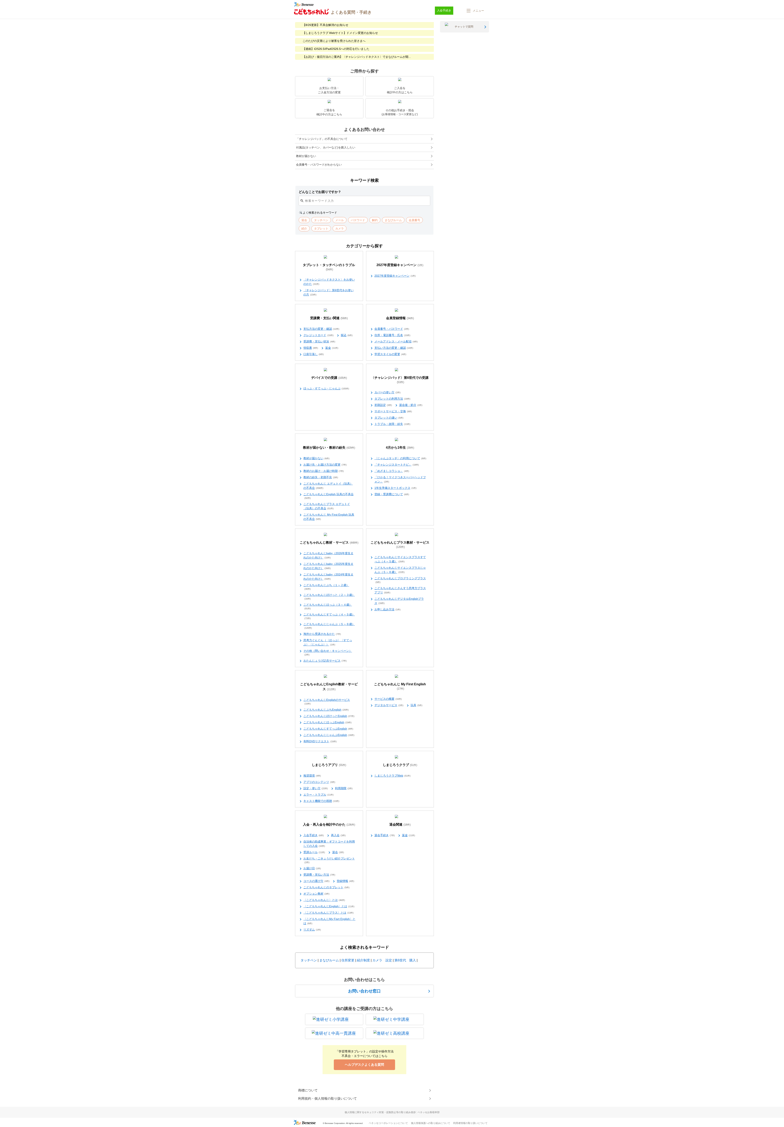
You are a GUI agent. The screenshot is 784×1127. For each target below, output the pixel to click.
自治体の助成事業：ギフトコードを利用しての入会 (329, 843)
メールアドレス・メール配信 (396, 341)
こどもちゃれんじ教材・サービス (329, 542)
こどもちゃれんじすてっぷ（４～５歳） (329, 616)
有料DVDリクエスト (320, 741)
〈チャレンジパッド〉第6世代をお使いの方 (328, 292)
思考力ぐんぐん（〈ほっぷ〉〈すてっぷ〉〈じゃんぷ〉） (327, 642)
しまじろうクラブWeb (392, 775)
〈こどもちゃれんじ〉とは (324, 900)
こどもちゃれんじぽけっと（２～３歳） (329, 596)
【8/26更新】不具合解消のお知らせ (325, 25)
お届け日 (312, 868)
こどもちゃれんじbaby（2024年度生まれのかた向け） (328, 576)
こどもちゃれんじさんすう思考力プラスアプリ (400, 590)
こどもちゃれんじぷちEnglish (326, 709)
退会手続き (384, 835)
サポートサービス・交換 (393, 411)
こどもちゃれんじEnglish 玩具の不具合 (328, 496)
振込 (347, 335)
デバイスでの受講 (329, 377)
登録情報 (345, 881)
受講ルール (314, 852)
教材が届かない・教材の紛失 (329, 447)
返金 (331, 347)
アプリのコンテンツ (319, 782)
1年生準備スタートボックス (395, 487)
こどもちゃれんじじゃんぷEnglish (328, 735)
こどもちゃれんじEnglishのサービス (326, 701)
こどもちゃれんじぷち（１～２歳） (326, 586)
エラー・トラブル (318, 794)
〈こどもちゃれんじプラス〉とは (328, 912)
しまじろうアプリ (329, 765)
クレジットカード (318, 335)
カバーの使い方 (387, 392)
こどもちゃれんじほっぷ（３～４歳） (327, 606)
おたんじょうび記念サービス (325, 660)
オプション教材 (316, 893)
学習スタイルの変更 (390, 354)
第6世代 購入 (405, 960)
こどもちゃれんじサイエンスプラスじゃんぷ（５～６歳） (400, 570)
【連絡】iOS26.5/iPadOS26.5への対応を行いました (336, 48)
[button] (475, 11)
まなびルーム (329, 960)
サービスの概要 (388, 698)
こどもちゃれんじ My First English (400, 686)
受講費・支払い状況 (319, 341)
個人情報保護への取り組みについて (430, 1123)
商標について (308, 1090)
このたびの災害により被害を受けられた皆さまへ (334, 40)
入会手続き (313, 835)
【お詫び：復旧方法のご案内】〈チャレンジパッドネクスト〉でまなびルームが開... (357, 56)
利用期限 (344, 788)
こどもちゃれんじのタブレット (326, 887)
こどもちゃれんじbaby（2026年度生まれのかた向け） (328, 555)
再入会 (338, 835)
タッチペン (309, 960)
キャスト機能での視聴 (321, 801)
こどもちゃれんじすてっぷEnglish (328, 728)
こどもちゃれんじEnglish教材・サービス (329, 686)
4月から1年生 (400, 447)
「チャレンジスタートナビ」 (396, 464)
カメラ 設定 (382, 960)
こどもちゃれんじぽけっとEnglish (328, 716)
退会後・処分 (410, 405)
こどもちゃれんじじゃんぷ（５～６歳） (329, 625)
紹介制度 (363, 960)
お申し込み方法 (387, 609)
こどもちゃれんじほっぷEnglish (327, 722)
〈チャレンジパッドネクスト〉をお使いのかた (329, 281)
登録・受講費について (391, 494)
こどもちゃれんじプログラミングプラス (400, 580)
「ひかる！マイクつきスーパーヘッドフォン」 (400, 479)
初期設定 (383, 405)
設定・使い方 (315, 788)
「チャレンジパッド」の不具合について (321, 138)
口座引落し (313, 354)
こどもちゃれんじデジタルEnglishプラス (399, 601)
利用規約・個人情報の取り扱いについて (327, 1098)
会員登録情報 (400, 318)
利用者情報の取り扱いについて (470, 1123)
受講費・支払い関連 (329, 318)
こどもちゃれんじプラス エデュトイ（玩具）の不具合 (326, 506)
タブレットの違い (388, 417)
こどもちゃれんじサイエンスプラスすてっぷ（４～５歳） (400, 559)
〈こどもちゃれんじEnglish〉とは (328, 906)
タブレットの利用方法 (392, 398)
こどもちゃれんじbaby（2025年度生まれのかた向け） (328, 566)
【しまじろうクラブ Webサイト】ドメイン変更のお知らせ (340, 33)
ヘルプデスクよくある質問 (364, 1064)
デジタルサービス (388, 705)
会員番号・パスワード (391, 328)
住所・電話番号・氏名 (392, 335)
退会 (338, 852)
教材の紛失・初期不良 (320, 477)
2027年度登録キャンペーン (399, 265)
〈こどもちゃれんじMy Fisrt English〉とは (329, 921)
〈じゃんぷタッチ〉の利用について (400, 458)
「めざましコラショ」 (391, 471)
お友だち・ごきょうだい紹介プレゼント (329, 860)
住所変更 (347, 960)
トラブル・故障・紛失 (392, 424)
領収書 (310, 347)
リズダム (312, 929)
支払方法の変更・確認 (321, 328)
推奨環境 (312, 775)
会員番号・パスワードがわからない (319, 164)
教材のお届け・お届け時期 (323, 471)
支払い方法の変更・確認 (393, 347)
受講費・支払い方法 (319, 874)
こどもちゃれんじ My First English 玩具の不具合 (328, 517)
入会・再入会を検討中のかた (329, 824)
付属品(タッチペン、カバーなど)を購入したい (325, 147)
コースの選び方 (316, 881)
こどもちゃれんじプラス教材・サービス (400, 544)
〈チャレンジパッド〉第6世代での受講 (400, 380)
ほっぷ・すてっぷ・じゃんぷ (326, 388)
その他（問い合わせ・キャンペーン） (327, 652)
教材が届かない (306, 156)
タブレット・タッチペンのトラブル (329, 267)
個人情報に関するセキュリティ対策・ (392, 1112)
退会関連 (400, 824)
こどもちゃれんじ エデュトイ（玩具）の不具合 (328, 485)
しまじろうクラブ (400, 765)
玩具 (416, 705)
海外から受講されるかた (322, 633)
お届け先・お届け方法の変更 (325, 464)
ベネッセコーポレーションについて (388, 1123)
